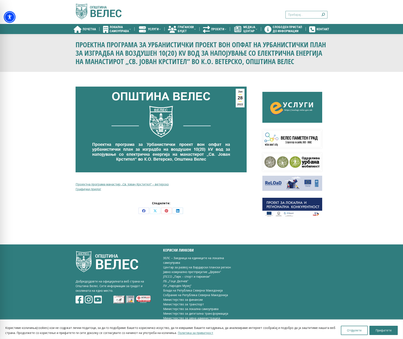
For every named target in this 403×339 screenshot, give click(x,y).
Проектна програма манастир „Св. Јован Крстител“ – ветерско (122, 184)
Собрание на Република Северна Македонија (195, 295)
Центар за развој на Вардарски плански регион (197, 267)
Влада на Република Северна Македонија (193, 290)
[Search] (323, 12)
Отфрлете (354, 330)
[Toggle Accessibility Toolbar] (9, 17)
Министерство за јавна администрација (191, 318)
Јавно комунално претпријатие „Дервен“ (192, 272)
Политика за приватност (195, 333)
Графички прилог (88, 189)
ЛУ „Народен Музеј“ (177, 286)
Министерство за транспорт (184, 304)
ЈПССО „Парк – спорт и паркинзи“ (186, 276)
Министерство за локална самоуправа (191, 309)
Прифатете (384, 330)
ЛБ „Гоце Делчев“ (175, 281)
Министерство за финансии (183, 300)
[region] (201, 329)
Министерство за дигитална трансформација (195, 313)
